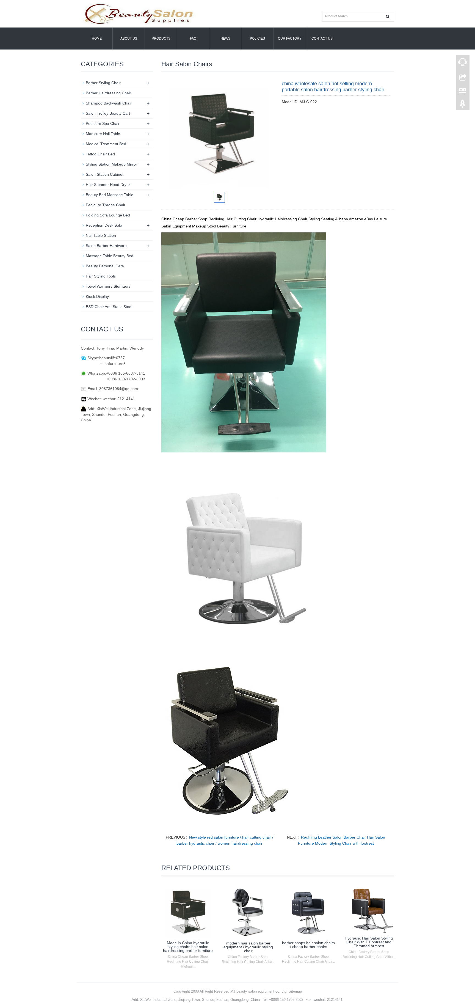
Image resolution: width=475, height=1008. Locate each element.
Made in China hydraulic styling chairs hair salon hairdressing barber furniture (188, 947)
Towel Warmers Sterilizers (108, 286)
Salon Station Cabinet (104, 174)
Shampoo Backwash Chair (109, 103)
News (225, 38)
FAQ (193, 38)
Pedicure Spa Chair (103, 123)
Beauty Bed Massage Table (109, 195)
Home (97, 38)
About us (128, 38)
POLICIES (257, 38)
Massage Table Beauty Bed (109, 256)
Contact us (322, 38)
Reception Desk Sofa (104, 225)
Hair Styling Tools (101, 276)
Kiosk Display (97, 296)
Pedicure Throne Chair (105, 205)
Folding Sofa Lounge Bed (108, 215)
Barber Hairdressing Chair (108, 93)
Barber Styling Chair (103, 83)
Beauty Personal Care (105, 266)
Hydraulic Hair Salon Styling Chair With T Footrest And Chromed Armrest (369, 942)
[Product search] (388, 17)
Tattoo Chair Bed (100, 154)
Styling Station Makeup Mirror (111, 164)
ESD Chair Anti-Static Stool (109, 306)
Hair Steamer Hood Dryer (108, 184)
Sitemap (295, 991)
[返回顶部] (463, 105)
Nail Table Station (101, 235)
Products (161, 38)
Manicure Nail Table (103, 133)
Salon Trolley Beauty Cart (108, 113)
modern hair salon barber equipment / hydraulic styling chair (248, 947)
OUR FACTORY (290, 38)
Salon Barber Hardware (106, 245)
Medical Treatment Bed (106, 144)
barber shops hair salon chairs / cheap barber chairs (308, 945)
